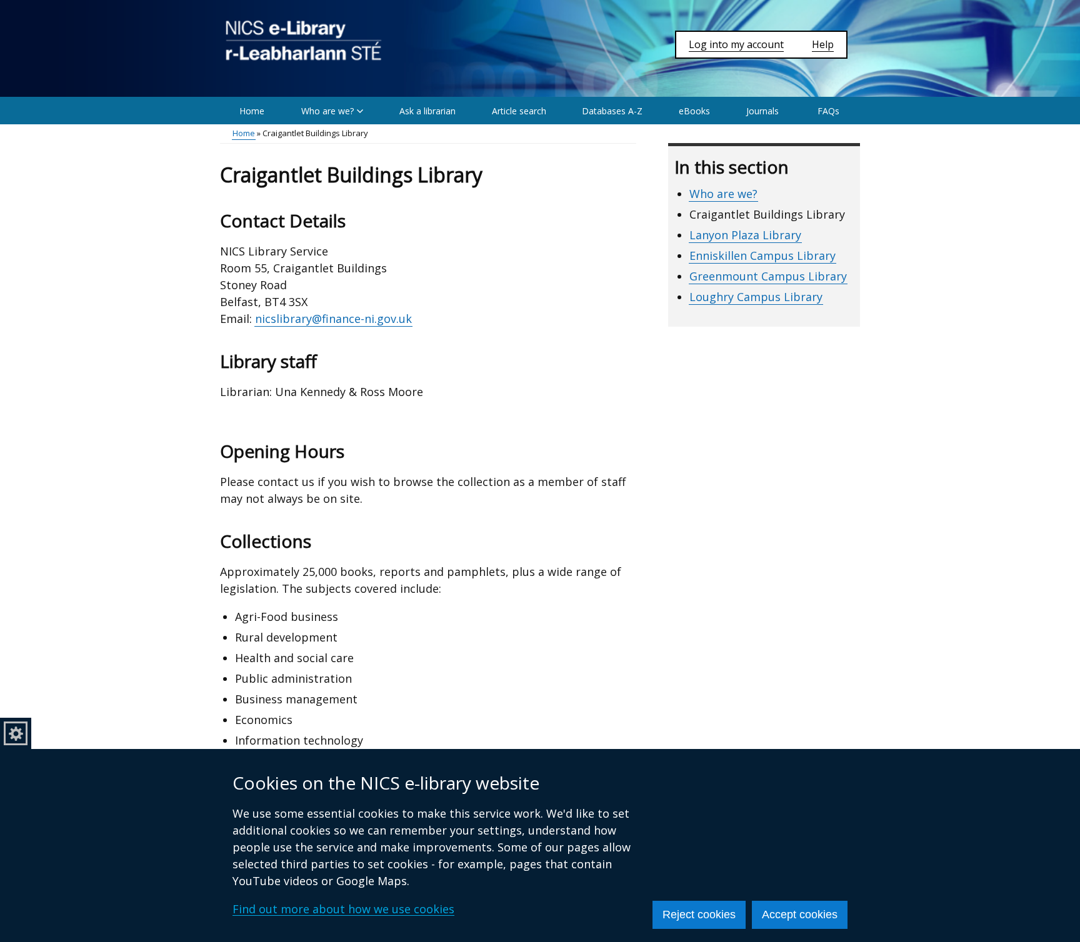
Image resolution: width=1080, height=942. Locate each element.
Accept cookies (800, 914)
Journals (762, 111)
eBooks (694, 111)
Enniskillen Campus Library (762, 255)
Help (823, 44)
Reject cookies (699, 914)
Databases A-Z (612, 111)
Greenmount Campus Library (768, 276)
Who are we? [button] (327, 111)
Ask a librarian (427, 111)
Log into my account (736, 44)
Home (251, 111)
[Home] (303, 41)
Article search (519, 111)
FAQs (828, 111)
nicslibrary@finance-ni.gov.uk (333, 318)
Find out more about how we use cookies (343, 908)
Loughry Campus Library (755, 296)
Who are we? (723, 193)
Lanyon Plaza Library (745, 234)
